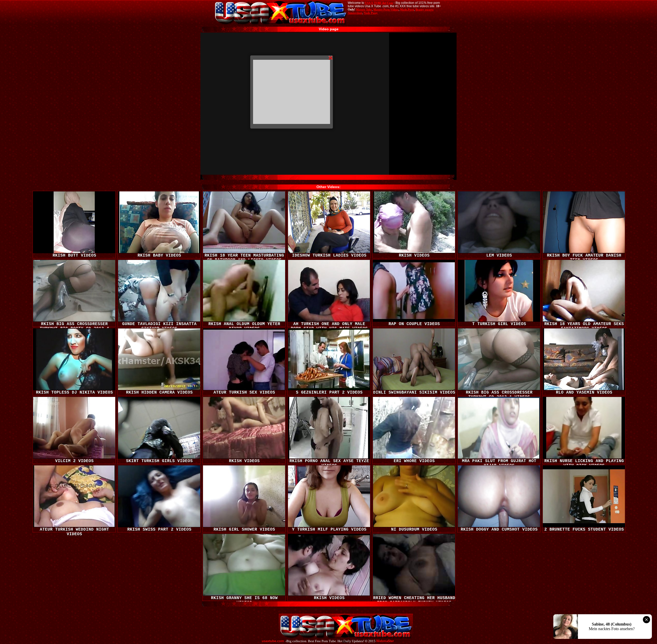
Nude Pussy (371, 12)
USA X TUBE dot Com (379, 2)
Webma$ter (385, 641)
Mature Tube (364, 9)
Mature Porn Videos (386, 9)
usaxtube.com (273, 641)
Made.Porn (407, 9)
